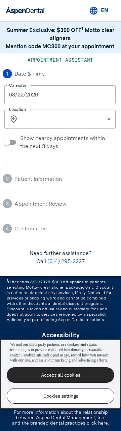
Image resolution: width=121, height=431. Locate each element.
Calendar (17, 85)
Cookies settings (60, 396)
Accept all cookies (60, 375)
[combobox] (68, 119)
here (103, 423)
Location (17, 109)
